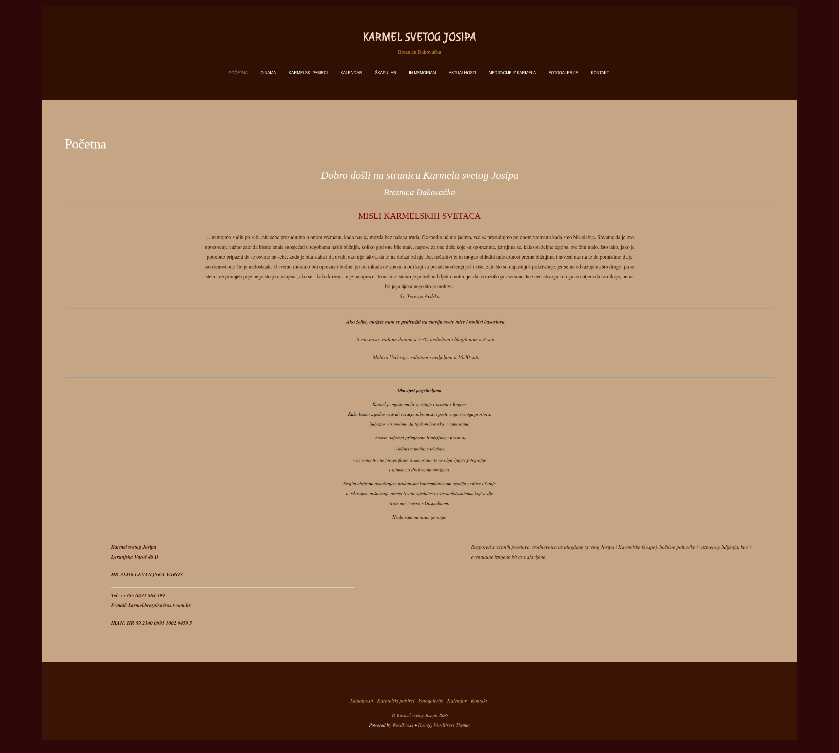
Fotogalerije (563, 72)
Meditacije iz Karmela (512, 72)
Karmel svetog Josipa (417, 715)
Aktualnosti (462, 72)
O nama (268, 72)
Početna (238, 72)
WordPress (402, 725)
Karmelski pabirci (308, 72)
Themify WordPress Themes (444, 725)
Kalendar (351, 72)
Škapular (385, 72)
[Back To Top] (420, 679)
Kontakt (600, 72)
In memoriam (422, 72)
